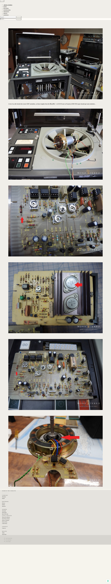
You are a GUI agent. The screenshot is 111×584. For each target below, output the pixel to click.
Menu (2, 1)
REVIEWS (6, 8)
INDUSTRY (6, 11)
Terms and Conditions (6, 517)
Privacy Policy (4, 521)
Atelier (3, 532)
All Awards (4, 510)
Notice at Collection (5, 520)
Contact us (4, 528)
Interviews (4, 506)
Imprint (3, 498)
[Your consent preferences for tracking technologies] (108, 581)
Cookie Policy (4, 523)
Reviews (3, 503)
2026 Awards (4, 512)
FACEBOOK (8, 539)
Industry (3, 504)
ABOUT (5, 13)
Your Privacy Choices (6, 518)
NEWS (5, 6)
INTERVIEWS (7, 9)
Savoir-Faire (4, 534)
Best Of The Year (5, 514)
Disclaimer (4, 496)
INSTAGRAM (9, 538)
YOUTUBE (8, 541)
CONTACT (6, 14)
